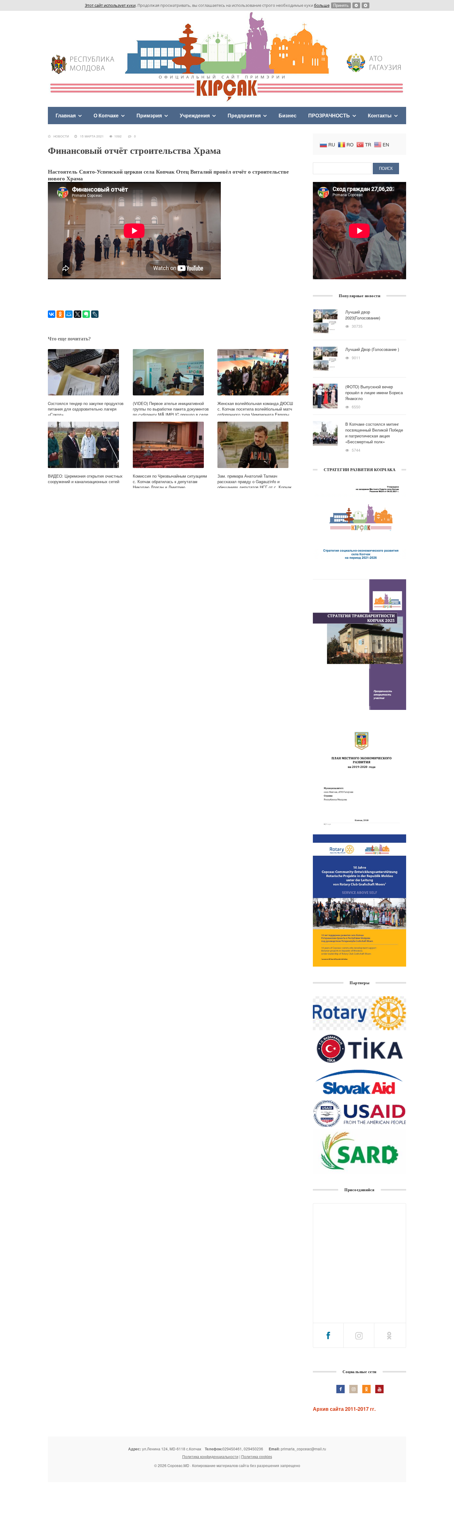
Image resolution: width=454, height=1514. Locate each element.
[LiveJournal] (95, 314)
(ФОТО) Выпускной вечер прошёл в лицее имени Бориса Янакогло (374, 392)
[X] (77, 314)
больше (322, 5)
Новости (61, 136)
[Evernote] (86, 314)
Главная (66, 115)
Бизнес (287, 115)
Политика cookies (256, 1456)
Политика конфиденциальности (210, 1456)
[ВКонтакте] (51, 314)
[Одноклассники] (60, 314)
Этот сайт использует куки (110, 5)
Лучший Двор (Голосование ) (372, 349)
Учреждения (195, 115)
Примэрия (149, 115)
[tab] (328, 1335)
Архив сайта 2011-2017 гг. (344, 1408)
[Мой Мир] (69, 314)
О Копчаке (106, 115)
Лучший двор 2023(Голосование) (362, 315)
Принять (341, 5)
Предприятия (244, 115)
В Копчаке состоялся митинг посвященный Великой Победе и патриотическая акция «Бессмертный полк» (374, 433)
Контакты (380, 115)
